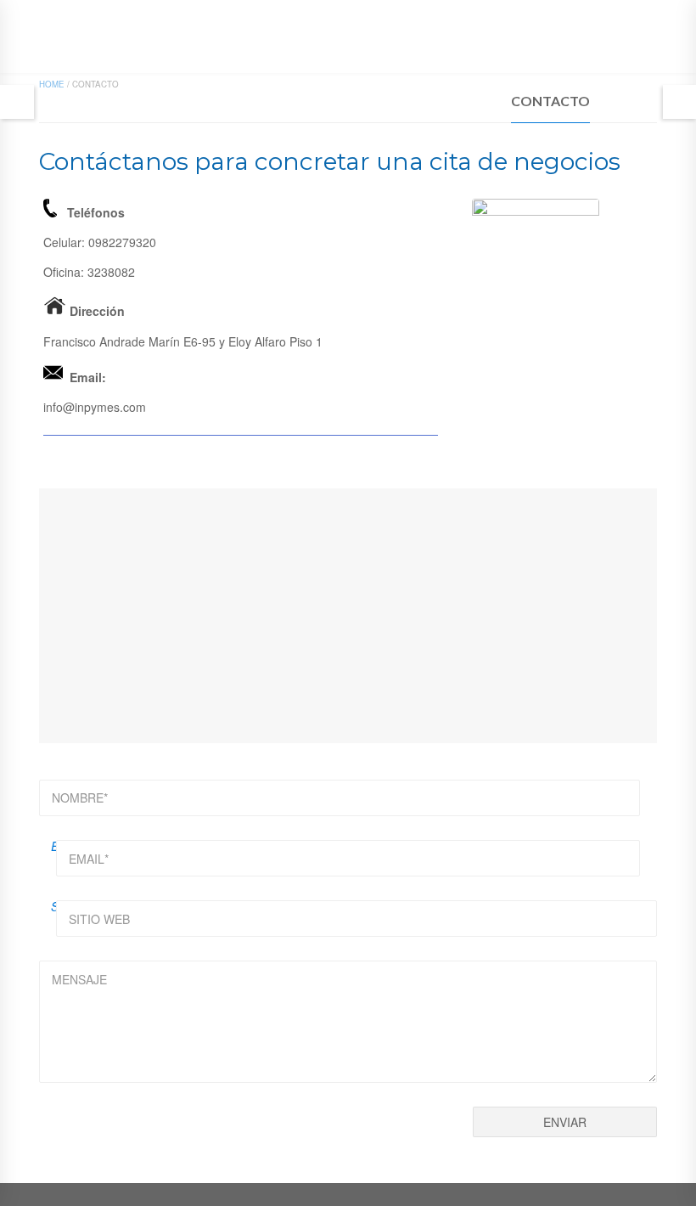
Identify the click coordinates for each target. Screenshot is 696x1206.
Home (52, 84)
